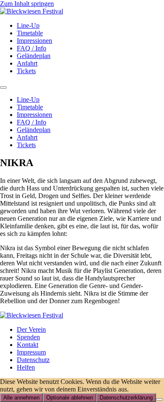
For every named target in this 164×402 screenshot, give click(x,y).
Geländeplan (33, 55)
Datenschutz (33, 359)
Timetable (30, 33)
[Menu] (3, 87)
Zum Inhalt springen (27, 3)
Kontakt (27, 344)
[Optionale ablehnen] (159, 399)
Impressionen (34, 40)
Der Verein (31, 329)
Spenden (28, 337)
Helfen (26, 367)
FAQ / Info (31, 48)
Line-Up (28, 25)
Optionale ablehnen (69, 397)
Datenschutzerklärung (126, 397)
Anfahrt (27, 63)
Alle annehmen (21, 397)
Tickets (26, 70)
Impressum (31, 352)
